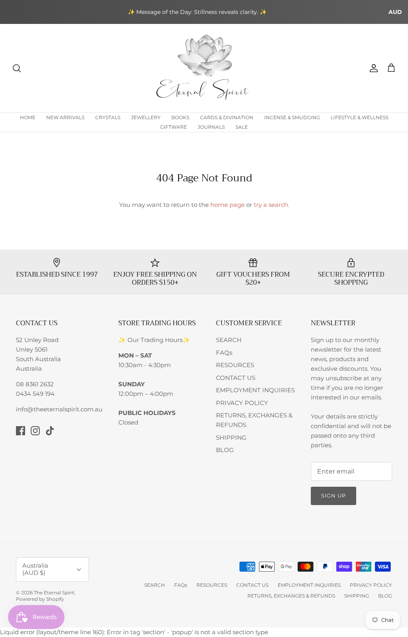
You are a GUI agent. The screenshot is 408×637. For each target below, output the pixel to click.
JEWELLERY (146, 117)
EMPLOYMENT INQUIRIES (255, 390)
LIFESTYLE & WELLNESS (359, 117)
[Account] (372, 68)
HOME (27, 117)
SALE (241, 127)
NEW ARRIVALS (65, 117)
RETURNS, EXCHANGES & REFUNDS (291, 596)
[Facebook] (20, 430)
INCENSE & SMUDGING (292, 117)
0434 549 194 (35, 393)
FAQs (224, 352)
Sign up (333, 495)
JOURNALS (211, 127)
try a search (271, 204)
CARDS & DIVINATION (226, 117)
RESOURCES (235, 365)
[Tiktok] (50, 430)
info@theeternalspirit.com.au (59, 409)
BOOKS (180, 117)
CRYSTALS (107, 117)
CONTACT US (235, 377)
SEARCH (228, 340)
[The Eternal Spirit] (204, 68)
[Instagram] (35, 430)
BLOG (225, 450)
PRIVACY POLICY (242, 403)
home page (227, 204)
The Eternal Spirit (54, 593)
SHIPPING (231, 437)
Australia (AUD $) (35, 569)
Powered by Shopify (40, 599)
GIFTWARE (173, 127)
